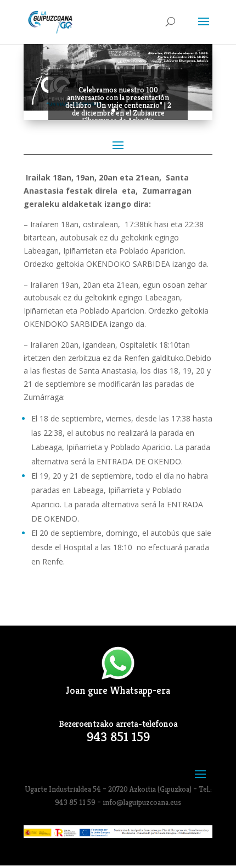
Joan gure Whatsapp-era (118, 690)
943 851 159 (118, 737)
